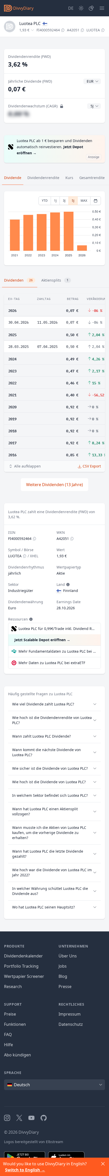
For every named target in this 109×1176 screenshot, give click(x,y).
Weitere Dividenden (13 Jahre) (54, 484)
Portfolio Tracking (21, 966)
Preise (10, 1014)
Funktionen (15, 1024)
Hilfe (8, 1044)
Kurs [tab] (69, 177)
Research (13, 986)
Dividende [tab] (12, 177)
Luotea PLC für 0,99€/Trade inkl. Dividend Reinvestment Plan (57, 628)
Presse (65, 986)
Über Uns (68, 956)
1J (55, 200)
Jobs (63, 966)
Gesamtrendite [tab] (92, 177)
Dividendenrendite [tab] (43, 177)
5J (73, 200)
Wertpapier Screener (24, 976)
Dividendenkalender (23, 956)
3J (64, 200)
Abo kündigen (17, 1055)
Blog (63, 976)
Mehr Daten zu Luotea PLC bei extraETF (52, 662)
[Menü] (102, 8)
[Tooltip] (67, 585)
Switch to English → (25, 1170)
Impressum (70, 1014)
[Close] (103, 1164)
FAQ (8, 1034)
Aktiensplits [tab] (54, 280)
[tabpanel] (54, 228)
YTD (45, 200)
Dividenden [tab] (18, 280)
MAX (84, 200)
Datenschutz (71, 1024)
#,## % (18, 113)
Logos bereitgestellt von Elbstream (33, 1141)
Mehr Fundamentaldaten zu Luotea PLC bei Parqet (58, 651)
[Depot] (91, 8)
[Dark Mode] (81, 8)
